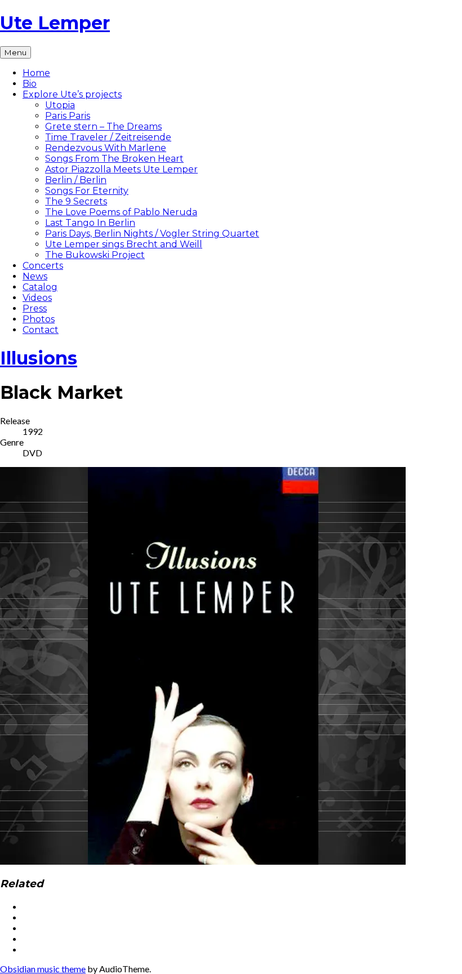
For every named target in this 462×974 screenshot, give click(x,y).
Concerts (43, 265)
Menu (15, 52)
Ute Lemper (55, 23)
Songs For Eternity (86, 190)
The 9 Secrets (76, 201)
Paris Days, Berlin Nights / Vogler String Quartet (152, 233)
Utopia (60, 105)
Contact (41, 329)
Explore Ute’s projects (72, 94)
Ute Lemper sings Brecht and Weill (123, 244)
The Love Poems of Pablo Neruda (121, 212)
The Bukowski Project (95, 255)
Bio (30, 83)
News (35, 276)
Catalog (40, 287)
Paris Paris (67, 115)
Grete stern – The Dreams (103, 126)
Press (35, 308)
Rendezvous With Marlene (105, 148)
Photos (39, 319)
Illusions (38, 358)
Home (36, 73)
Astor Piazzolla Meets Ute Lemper (121, 169)
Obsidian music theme (43, 968)
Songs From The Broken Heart (114, 158)
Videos (37, 297)
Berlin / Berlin (75, 180)
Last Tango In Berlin (90, 222)
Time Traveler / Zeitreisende (108, 137)
